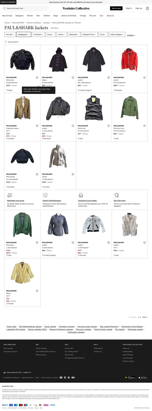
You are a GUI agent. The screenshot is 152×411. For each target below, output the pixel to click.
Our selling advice (71, 351)
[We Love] (98, 16)
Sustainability (128, 351)
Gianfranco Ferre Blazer (132, 326)
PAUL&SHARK (18, 22)
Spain (36, 408)
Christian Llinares (67, 326)
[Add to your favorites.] (37, 77)
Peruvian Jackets (83, 329)
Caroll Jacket (50, 326)
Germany (30, 408)
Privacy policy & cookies (49, 377)
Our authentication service (45, 351)
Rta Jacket (120, 329)
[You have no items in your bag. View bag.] (147, 8)
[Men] (42, 16)
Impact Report (128, 355)
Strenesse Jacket (135, 329)
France (4, 408)
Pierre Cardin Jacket (103, 329)
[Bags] (59, 16)
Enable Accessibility (8, 2)
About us (126, 348)
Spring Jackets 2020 (37, 329)
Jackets (46, 22)
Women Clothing (34, 22)
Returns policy (41, 355)
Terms (37, 377)
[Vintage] (88, 16)
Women (30, 15)
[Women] (35, 16)
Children (47, 15)
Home (6, 22)
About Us (110, 15)
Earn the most (120, 200)
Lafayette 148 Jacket (15, 329)
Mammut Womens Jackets (61, 329)
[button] (147, 8)
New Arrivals (7, 15)
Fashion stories (128, 361)
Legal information (27, 377)
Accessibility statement (12, 377)
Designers (19, 15)
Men (38, 15)
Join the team (128, 358)
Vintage (83, 15)
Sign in (129, 8)
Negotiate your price (15, 200)
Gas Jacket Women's (109, 326)
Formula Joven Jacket (87, 326)
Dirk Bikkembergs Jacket (30, 326)
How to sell (69, 348)
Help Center (98, 348)
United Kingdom (12, 408)
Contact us (98, 351)
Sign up (139, 8)
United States (23, 408)
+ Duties (13, 85)
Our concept (8, 348)
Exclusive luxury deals (87, 200)
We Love (92, 15)
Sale (101, 15)
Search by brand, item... (15, 8)
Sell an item (116, 8)
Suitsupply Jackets (76, 332)
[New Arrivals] (14, 16)
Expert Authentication (52, 200)
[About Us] (116, 16)
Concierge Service (10, 351)
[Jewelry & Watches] (78, 16)
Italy (41, 408)
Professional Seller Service (74, 358)
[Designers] (25, 16)
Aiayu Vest (11, 326)
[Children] (52, 16)
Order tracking (41, 348)
